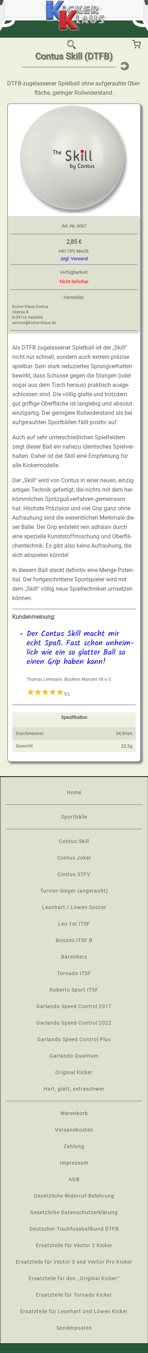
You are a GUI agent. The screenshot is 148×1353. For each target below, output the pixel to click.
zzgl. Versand (74, 258)
